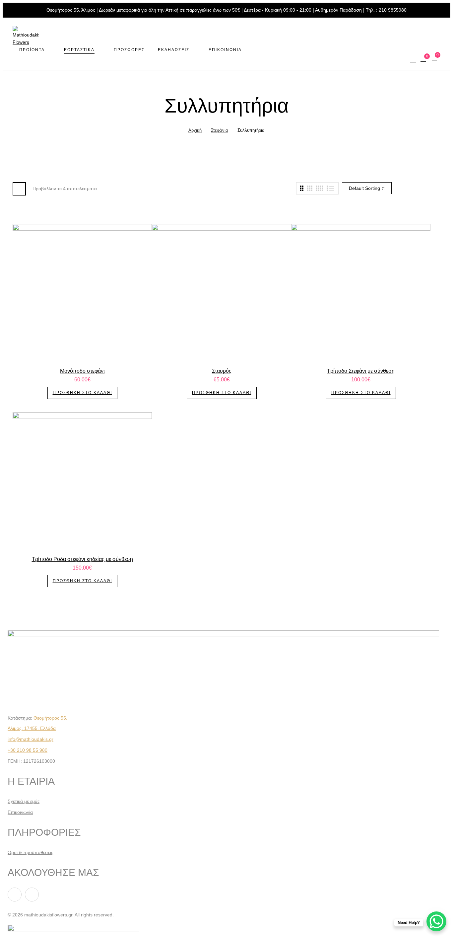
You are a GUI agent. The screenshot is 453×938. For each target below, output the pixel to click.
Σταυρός (221, 371)
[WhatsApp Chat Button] (436, 921)
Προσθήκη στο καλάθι (82, 392)
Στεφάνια (219, 130)
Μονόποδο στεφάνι (82, 371)
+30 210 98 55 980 (27, 750)
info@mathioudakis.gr (30, 739)
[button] (435, 58)
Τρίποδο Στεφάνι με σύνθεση (361, 371)
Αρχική (195, 130)
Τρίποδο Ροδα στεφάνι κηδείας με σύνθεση (82, 559)
